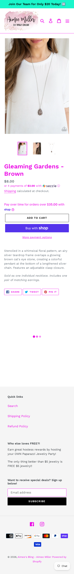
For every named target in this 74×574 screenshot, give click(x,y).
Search (13, 406)
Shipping (10, 191)
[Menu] (67, 21)
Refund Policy (18, 426)
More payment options (37, 237)
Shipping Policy (19, 416)
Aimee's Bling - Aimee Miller (34, 557)
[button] (37, 186)
